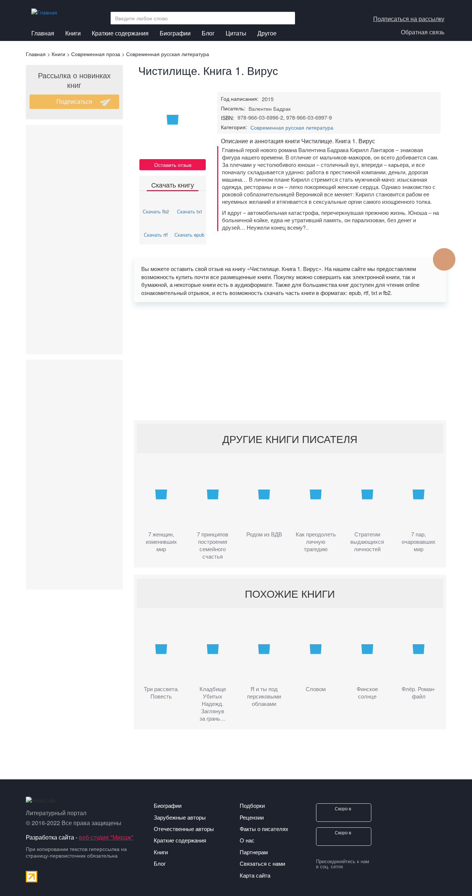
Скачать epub (189, 234)
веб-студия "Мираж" (106, 837)
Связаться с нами (262, 863)
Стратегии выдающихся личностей (367, 542)
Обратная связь (422, 32)
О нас (247, 840)
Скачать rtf (156, 234)
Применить (287, 18)
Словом (316, 689)
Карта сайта (255, 875)
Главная (42, 33)
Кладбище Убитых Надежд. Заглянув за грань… (212, 703)
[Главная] (47, 10)
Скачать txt (189, 211)
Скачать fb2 (156, 211)
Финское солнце (367, 692)
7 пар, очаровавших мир (418, 542)
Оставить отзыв (172, 164)
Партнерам (254, 852)
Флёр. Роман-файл (418, 692)
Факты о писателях (264, 829)
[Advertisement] (74, 239)
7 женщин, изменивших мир (161, 542)
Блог (208, 33)
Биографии (175, 33)
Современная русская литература (291, 127)
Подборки (252, 805)
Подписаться (74, 101)
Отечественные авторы (184, 829)
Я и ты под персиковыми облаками (264, 696)
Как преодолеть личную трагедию (316, 542)
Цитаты (236, 33)
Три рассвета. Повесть (161, 692)
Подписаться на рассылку (408, 18)
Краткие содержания (120, 33)
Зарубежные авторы (180, 817)
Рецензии (252, 817)
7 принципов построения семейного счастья (212, 545)
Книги (73, 33)
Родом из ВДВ (264, 534)
